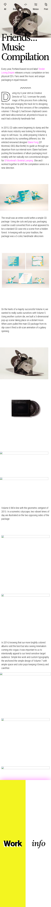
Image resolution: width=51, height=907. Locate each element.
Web (25, 9)
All (5, 9)
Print (46, 9)
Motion (36, 9)
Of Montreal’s (19, 160)
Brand (15, 9)
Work (13, 843)
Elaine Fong (33, 142)
